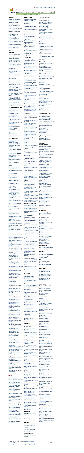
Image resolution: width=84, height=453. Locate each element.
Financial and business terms (45, 316)
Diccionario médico (43, 219)
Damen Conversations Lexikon (30, 340)
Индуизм (10, 164)
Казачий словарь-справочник (15, 203)
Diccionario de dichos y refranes (46, 228)
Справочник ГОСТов (28, 299)
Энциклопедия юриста (44, 170)
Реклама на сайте (31, 441)
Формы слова (27, 165)
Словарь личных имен (13, 179)
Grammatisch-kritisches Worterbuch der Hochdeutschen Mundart (30, 338)
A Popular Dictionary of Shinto (45, 366)
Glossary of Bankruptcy (44, 320)
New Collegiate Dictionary (44, 301)
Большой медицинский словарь (15, 20)
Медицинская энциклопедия (15, 19)
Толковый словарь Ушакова (30, 82)
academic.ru (11, 13)
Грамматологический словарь (30, 70)
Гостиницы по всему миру (45, 394)
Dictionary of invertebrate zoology (46, 332)
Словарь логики (12, 124)
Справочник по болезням (14, 47)
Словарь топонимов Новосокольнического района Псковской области (45, 101)
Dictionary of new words (44, 306)
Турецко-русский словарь (29, 429)
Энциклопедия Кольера (29, 28)
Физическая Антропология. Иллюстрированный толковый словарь (30, 48)
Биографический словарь (14, 189)
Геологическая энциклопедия (45, 119)
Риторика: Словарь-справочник (30, 196)
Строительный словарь (44, 114)
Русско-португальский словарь (45, 248)
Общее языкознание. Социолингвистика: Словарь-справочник (15, 135)
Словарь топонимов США (44, 84)
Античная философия (13, 115)
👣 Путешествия (12, 442)
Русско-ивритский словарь (45, 262)
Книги (31, 14)
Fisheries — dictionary (44, 423)
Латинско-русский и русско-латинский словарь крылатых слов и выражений (45, 275)
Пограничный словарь (28, 304)
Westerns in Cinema (43, 414)
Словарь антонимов (28, 170)
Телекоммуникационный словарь (46, 56)
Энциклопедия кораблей (44, 44)
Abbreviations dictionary (44, 307)
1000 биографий (12, 187)
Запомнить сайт (39, 7)
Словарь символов (13, 173)
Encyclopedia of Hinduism (44, 364)
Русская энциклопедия (13, 198)
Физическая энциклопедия (29, 34)
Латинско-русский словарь (45, 269)
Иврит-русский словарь (44, 261)
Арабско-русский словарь (44, 252)
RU (53, 7)
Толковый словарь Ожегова (30, 80)
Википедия (26, 24)
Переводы (25, 14)
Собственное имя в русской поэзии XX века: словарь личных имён (31, 233)
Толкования (19, 14)
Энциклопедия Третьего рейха (15, 223)
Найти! (52, 12)
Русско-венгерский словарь (30, 425)
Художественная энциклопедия (30, 241)
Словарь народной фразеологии (31, 145)
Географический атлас (44, 64)
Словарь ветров (27, 53)
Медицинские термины (13, 22)
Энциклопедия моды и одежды (30, 311)
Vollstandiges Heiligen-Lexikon (30, 332)
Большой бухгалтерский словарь (46, 154)
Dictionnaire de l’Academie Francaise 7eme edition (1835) (44, 203)
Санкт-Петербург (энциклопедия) (46, 76)
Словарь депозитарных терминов (46, 181)
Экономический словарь (44, 152)
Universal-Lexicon (27, 326)
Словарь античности (13, 221)
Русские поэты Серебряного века (31, 230)
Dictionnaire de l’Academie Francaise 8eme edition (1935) (44, 207)
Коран (10, 158)
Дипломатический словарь (45, 186)
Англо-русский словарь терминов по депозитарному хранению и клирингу (16, 267)
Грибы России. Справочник (14, 87)
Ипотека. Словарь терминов (45, 165)
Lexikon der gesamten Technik (30, 324)
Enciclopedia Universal (44, 217)
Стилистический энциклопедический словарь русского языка (30, 89)
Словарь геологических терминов (46, 121)
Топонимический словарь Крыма (46, 91)
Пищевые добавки (28, 313)
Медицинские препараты (14, 45)
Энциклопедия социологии (14, 126)
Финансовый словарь (44, 149)
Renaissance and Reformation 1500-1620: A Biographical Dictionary (45, 378)
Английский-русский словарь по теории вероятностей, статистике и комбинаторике (16, 280)
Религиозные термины (13, 168)
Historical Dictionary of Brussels (45, 356)
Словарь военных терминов (30, 302)
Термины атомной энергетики (45, 49)
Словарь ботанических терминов (16, 74)
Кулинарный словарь (28, 274)
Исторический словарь (13, 183)
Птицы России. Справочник (14, 86)
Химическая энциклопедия (30, 36)
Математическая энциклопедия (31, 37)
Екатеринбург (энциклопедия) (45, 78)
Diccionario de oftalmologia (45, 220)
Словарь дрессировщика (14, 102)
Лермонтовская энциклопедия (30, 218)
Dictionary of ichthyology (44, 331)
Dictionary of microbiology (44, 334)
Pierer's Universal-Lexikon (29, 328)
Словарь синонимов (28, 168)
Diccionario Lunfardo (43, 232)
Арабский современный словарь (46, 254)
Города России (42, 73)
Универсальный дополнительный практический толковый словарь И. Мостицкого (31, 286)
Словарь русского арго (29, 159)
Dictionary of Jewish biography (45, 343)
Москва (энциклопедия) (44, 75)
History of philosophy (43, 323)
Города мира (27, 55)
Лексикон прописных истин (30, 256)
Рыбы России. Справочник (14, 82)
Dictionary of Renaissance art (45, 381)
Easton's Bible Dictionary (44, 361)
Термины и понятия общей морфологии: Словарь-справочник (30, 188)
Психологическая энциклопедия (15, 28)
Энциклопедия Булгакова (29, 217)
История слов (27, 155)
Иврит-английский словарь (45, 264)
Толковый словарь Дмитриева (30, 85)
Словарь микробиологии (14, 58)
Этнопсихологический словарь (45, 71)
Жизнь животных (12, 78)
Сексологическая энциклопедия (15, 44)
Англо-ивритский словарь (44, 265)
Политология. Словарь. (44, 187)
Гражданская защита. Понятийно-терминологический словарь (30, 319)
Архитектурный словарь (44, 116)
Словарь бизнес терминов (45, 146)
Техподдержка (25, 441)
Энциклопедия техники (44, 20)
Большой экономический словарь (46, 151)
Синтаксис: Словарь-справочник (31, 198)
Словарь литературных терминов (31, 206)
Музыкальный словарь (29, 268)
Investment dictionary (43, 318)
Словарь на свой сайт (47, 7)
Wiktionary (41, 298)
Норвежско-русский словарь (30, 413)
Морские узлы (42, 43)
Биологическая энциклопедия (15, 54)
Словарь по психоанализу (14, 39)
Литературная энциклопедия (30, 205)
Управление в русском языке (30, 66)
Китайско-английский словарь (45, 291)
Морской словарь (43, 41)
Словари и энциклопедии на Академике (27, 10)
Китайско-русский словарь (45, 288)
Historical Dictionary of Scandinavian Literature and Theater (45, 397)
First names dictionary (44, 312)
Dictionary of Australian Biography (46, 358)
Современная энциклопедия (30, 26)
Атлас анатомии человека (14, 24)
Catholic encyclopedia (43, 359)
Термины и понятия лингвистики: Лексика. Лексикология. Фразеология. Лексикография (31, 176)
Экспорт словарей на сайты (13, 444)
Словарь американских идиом (45, 313)
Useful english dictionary (44, 300)
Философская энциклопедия (15, 109)
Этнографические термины (14, 227)
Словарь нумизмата (28, 295)
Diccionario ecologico (43, 226)
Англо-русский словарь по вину (15, 357)
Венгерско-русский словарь (30, 423)
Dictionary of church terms (44, 362)
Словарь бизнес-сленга (44, 164)
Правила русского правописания (31, 58)
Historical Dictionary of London (45, 354)
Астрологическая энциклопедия (15, 170)
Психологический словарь (14, 29)
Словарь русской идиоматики (30, 167)
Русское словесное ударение (30, 161)
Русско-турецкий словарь (29, 431)
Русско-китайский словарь (45, 290)
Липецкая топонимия (43, 98)
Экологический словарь (44, 136)
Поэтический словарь (28, 214)
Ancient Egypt (42, 367)
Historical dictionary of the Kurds (46, 345)
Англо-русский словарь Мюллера (16, 253)
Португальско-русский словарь (46, 247)
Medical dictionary (43, 326)
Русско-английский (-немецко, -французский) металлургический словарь (46, 39)
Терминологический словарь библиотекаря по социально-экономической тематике (45, 161)
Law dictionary (42, 315)
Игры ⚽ (37, 14)
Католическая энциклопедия (15, 153)
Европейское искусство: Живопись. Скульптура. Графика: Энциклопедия (31, 246)
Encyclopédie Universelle (44, 200)
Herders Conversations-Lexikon (30, 345)
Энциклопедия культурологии (30, 243)
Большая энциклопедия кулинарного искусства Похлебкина (29, 277)
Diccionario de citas (43, 225)
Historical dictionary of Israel (45, 341)
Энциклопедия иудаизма (14, 162)
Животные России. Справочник (15, 84)
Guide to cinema (42, 404)
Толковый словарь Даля (29, 79)
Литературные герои (28, 215)
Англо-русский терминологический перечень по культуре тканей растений (16, 346)
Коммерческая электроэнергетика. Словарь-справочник (30, 315)
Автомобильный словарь (44, 25)
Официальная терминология (45, 155)
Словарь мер (42, 141)
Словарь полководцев (13, 206)
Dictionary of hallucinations (44, 327)
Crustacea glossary (43, 329)
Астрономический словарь (29, 45)
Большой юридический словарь (46, 171)
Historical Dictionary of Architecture (46, 418)
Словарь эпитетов (28, 172)
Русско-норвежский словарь (30, 414)
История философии (13, 113)
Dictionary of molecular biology (45, 335)
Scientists (41, 324)
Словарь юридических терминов (46, 148)
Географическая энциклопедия (46, 63)
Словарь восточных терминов (15, 171)
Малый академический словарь (31, 87)
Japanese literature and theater (45, 399)
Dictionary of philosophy (44, 321)
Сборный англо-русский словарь (16, 247)
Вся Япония (41, 82)
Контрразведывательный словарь (31, 301)
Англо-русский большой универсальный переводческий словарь (15, 244)
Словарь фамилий (13, 177)
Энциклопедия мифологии (14, 167)
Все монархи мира (13, 204)
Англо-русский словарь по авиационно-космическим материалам (14, 306)
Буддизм (10, 165)
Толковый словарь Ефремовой (30, 83)
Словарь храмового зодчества (45, 118)
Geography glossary (43, 337)
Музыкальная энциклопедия (30, 266)
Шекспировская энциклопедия (30, 220)
